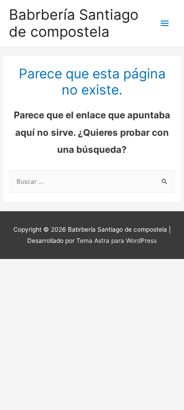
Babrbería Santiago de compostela (73, 23)
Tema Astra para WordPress (116, 240)
